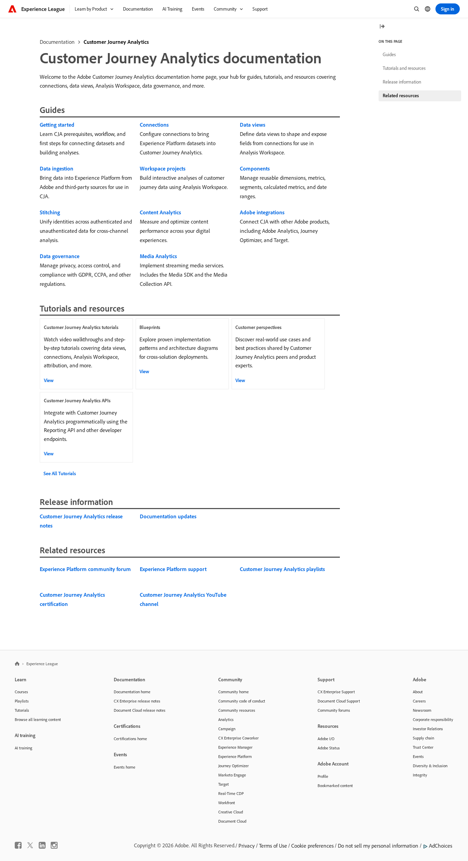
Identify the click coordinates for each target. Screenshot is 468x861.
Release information (402, 82)
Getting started (57, 124)
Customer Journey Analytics (116, 41)
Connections (154, 124)
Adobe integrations (262, 212)
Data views (252, 124)
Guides (389, 54)
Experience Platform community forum (85, 569)
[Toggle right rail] (382, 27)
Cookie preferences (312, 845)
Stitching (50, 212)
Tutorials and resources (404, 68)
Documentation (57, 41)
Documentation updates (168, 516)
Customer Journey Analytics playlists (282, 569)
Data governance (59, 256)
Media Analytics (158, 256)
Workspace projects (162, 168)
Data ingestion (56, 168)
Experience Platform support (173, 569)
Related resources (401, 95)
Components (255, 168)
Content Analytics (160, 212)
